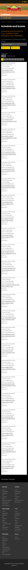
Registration (5, 491)
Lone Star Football (6, 524)
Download (6, 47)
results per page (11, 56)
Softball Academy (19, 500)
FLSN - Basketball (6, 554)
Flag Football (5, 508)
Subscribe (16, 47)
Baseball (4, 487)
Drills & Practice (6, 502)
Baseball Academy (6, 500)
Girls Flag (4, 522)
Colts (3, 525)
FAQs (3, 542)
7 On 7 (16, 508)
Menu (25, 1)
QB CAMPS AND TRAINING (18, 526)
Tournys (17, 522)
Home (3, 489)
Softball (17, 487)
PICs (3, 552)
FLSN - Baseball (6, 505)
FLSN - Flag (4, 529)
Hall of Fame (5, 503)
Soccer (17, 534)
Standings (4, 493)
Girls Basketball (6, 547)
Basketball (5, 534)
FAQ (3, 495)
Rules (3, 498)
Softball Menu (7, 18)
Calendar (4, 497)
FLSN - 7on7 (17, 531)
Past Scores (12, 479)
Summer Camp (6, 549)
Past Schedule (4, 479)
